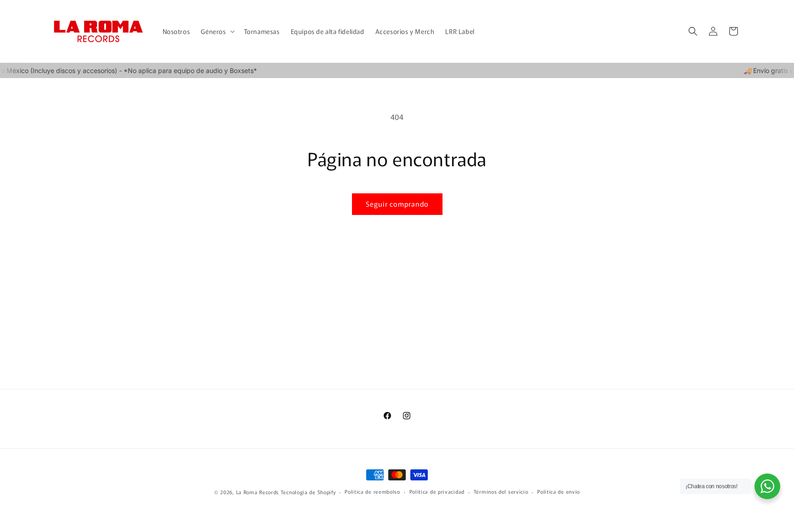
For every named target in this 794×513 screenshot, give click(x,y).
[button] (216, 31)
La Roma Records (257, 492)
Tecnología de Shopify (308, 492)
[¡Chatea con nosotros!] (767, 486)
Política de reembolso (372, 491)
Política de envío (558, 491)
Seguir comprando (397, 204)
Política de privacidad (437, 491)
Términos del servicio (501, 491)
